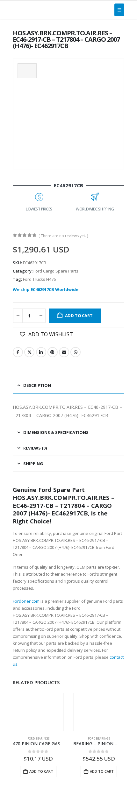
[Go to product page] (38, 712)
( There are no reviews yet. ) (63, 235)
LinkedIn (41, 352)
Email (64, 352)
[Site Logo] (27, 10)
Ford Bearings (38, 738)
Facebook (18, 352)
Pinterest (52, 352)
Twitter (29, 352)
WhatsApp (75, 352)
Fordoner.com (26, 601)
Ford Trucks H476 (39, 279)
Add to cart (79, 315)
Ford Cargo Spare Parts (55, 271)
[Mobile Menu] (119, 10)
